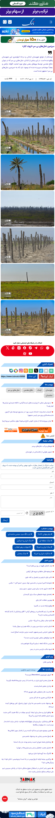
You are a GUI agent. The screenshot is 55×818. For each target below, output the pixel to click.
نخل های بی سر (14, 390)
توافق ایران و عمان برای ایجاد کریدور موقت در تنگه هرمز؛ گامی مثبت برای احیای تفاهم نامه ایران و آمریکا (28, 714)
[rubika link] (47, 348)
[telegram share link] (41, 371)
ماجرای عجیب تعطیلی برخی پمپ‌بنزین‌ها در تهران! (34, 748)
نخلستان (49, 395)
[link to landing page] (28, 22)
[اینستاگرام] (20, 370)
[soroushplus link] (25, 348)
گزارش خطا (50, 436)
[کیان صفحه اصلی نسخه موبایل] (27, 814)
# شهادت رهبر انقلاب (23, 547)
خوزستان (49, 390)
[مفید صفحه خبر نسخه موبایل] (27, 12)
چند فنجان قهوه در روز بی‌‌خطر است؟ (39, 566)
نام (53, 471)
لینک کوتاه (48, 376)
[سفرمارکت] (27, 430)
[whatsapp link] (42, 348)
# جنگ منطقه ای (45, 540)
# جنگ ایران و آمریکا (44, 547)
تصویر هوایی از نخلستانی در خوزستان (39, 452)
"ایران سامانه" (22, 799)
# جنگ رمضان (22, 553)
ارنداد (39, 390)
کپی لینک (32, 376)
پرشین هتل (47, 662)
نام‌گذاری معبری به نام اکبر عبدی (40, 697)
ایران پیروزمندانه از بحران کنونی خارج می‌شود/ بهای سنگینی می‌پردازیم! (26, 421)
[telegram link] (36, 348)
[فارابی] (27, 39)
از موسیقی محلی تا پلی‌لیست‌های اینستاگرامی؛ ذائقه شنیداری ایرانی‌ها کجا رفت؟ (28, 405)
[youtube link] (30, 353)
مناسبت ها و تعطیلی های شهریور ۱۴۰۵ (37, 692)
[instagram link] (19, 348)
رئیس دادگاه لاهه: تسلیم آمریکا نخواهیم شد (36, 643)
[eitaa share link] (25, 371)
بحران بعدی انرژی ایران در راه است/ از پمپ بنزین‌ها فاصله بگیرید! (28, 680)
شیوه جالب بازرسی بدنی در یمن (41, 649)
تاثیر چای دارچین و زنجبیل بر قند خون (38, 577)
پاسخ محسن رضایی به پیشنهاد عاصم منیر (36, 736)
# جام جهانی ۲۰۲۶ (45, 534)
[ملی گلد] (27, 3)
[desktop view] (10, 22)
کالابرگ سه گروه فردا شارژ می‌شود (39, 753)
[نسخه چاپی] (51, 371)
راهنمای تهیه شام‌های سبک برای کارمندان (37, 594)
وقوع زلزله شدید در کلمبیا (43, 606)
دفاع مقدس (28, 390)
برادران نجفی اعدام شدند (42, 686)
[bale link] (30, 348)
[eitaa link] (13, 348)
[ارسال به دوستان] (46, 371)
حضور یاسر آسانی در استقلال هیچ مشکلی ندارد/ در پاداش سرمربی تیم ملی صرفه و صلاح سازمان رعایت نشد (28, 770)
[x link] (7, 348)
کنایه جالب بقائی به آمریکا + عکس (40, 621)
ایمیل (52, 482)
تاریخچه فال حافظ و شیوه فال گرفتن (39, 571)
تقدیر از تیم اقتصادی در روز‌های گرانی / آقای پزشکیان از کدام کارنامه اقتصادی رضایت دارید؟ (29, 613)
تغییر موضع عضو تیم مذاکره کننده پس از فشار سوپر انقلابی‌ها (29, 730)
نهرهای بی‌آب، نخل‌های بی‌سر (42, 446)
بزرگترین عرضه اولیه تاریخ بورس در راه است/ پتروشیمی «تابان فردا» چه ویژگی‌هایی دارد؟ (28, 761)
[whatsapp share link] (31, 371)
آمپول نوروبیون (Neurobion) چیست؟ (38, 675)
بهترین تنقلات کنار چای (44, 600)
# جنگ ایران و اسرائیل (25, 540)
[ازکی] (27, 31)
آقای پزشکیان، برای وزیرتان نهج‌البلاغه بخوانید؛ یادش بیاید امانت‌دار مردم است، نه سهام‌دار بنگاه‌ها (29, 723)
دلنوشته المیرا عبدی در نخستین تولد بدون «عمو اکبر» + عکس (30, 583)
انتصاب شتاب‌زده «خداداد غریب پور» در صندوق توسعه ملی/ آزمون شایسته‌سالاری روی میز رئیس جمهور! (29, 414)
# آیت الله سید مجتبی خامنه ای (20, 534)
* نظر (52, 493)
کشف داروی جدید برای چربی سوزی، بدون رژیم (36, 589)
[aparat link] (25, 353)
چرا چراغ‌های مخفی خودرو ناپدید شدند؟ (38, 638)
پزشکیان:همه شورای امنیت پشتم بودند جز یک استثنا (32, 742)
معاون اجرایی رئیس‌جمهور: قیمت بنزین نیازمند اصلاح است (31, 632)
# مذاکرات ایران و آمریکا (43, 553)
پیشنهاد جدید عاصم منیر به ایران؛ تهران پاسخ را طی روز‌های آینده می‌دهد (29, 705)
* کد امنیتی (50, 511)
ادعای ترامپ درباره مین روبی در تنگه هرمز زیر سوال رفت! (32, 626)
